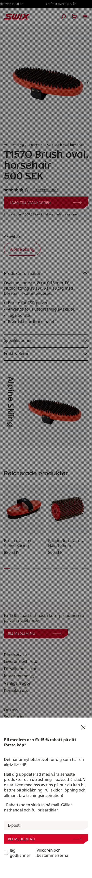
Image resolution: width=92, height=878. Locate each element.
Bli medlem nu (21, 839)
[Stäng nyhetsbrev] (83, 727)
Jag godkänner (39, 853)
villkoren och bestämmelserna (52, 853)
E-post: (14, 825)
